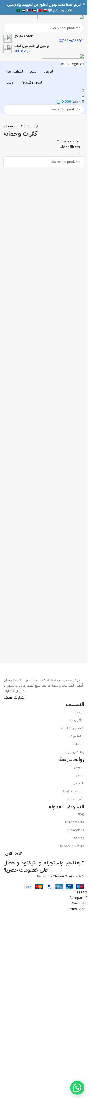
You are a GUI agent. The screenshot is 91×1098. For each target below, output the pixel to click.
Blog (80, 814)
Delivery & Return (71, 846)
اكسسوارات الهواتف (71, 728)
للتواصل (78, 783)
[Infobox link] (44, 38)
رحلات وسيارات (74, 752)
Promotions (75, 830)
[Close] (84, 3)
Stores (79, 838)
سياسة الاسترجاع (73, 791)
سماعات (78, 744)
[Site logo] (60, 18)
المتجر (80, 775)
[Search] (9, 28)
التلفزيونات (77, 720)
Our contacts (74, 822)
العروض (79, 767)
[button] (77, 1088)
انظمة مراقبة (76, 736)
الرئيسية (33, 126)
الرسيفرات (78, 712)
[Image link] (44, 669)
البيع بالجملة (76, 799)
